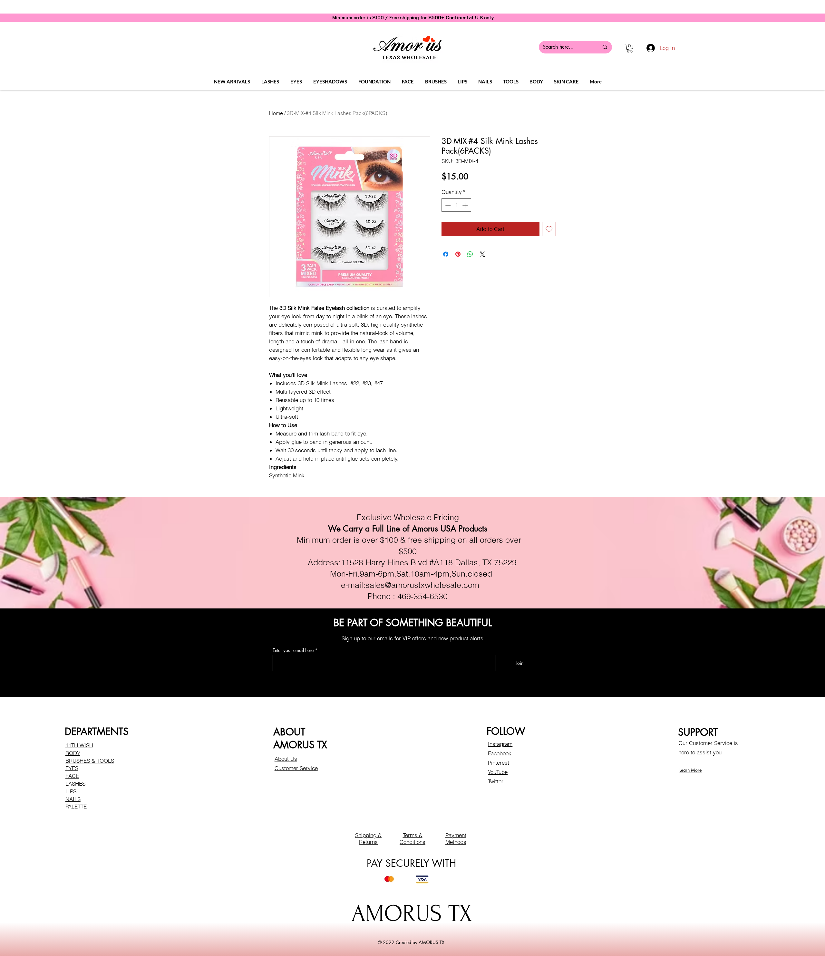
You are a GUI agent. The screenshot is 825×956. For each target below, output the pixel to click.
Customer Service (296, 768)
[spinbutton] (456, 205)
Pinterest (498, 762)
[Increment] (466, 205)
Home (276, 113)
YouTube (498, 772)
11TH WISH (79, 745)
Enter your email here (293, 650)
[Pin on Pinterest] (458, 254)
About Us (286, 758)
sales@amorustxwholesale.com (422, 585)
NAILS (73, 799)
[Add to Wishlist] (549, 229)
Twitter (495, 781)
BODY (72, 753)
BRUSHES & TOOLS (89, 760)
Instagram (500, 744)
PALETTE (76, 806)
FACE (72, 775)
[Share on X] (482, 254)
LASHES (75, 783)
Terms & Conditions (412, 838)
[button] (630, 48)
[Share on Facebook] (446, 254)
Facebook (499, 753)
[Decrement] (447, 205)
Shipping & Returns (368, 838)
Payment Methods (455, 838)
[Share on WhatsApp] (470, 254)
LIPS (70, 791)
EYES (71, 768)
